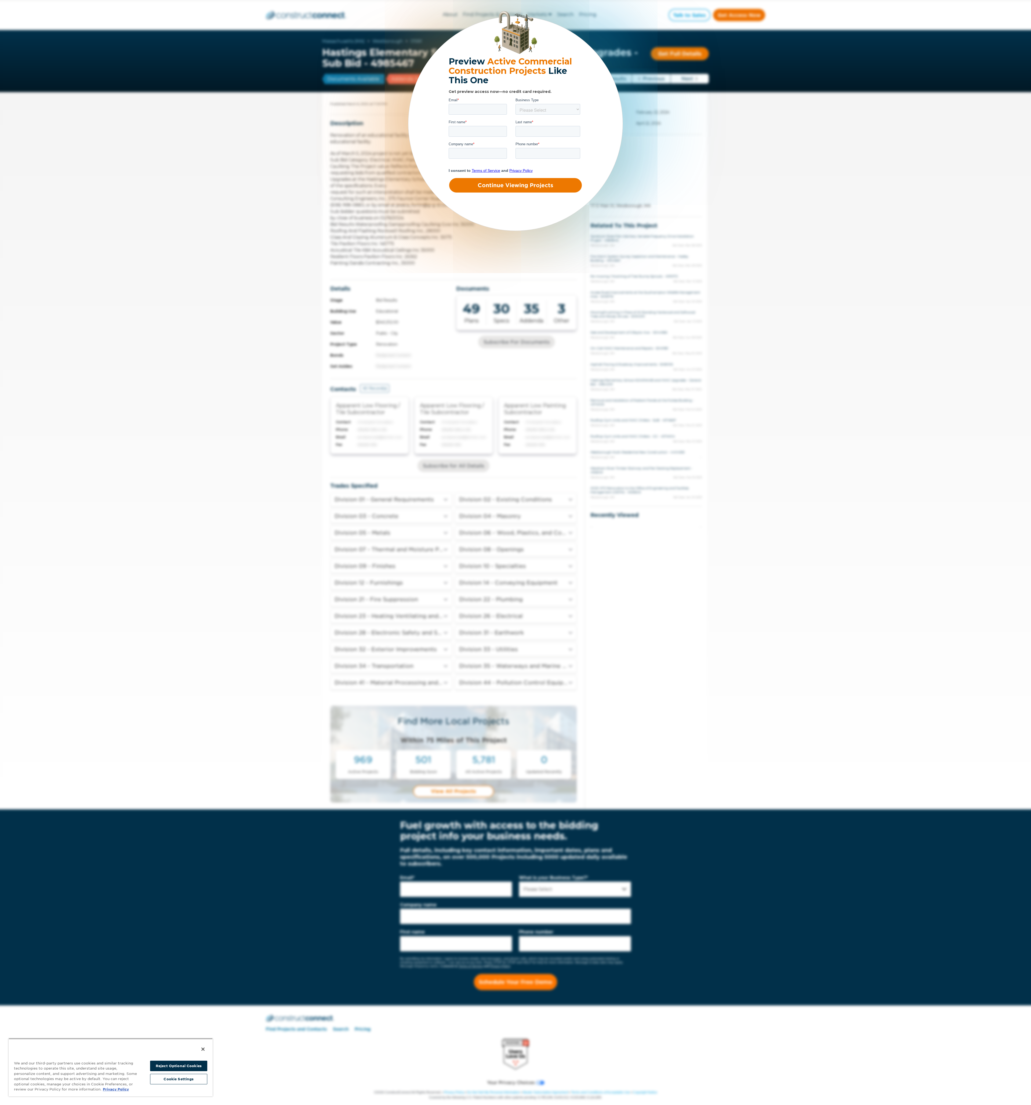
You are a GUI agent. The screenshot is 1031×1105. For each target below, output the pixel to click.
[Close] (203, 1049)
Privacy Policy (116, 1089)
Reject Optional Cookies (179, 1066)
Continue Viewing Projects (515, 185)
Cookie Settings (179, 1079)
